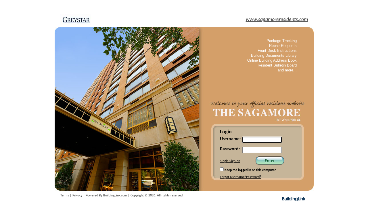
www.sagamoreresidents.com (277, 19)
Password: (230, 149)
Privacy (77, 195)
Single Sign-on (230, 161)
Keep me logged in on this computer (250, 170)
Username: (230, 139)
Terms (64, 195)
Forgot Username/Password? (240, 177)
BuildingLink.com (115, 195)
